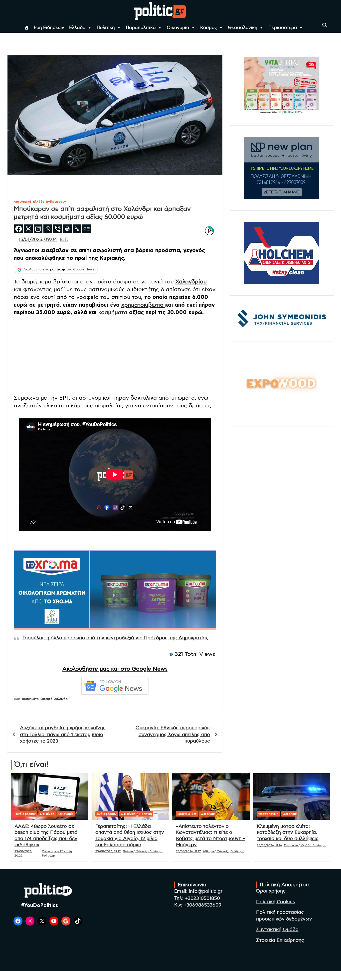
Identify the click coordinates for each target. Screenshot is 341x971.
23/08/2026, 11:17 (188, 851)
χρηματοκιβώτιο (143, 305)
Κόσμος (208, 27)
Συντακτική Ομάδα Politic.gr (305, 845)
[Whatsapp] (47, 228)
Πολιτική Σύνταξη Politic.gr (143, 851)
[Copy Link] (77, 228)
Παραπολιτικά (141, 27)
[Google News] (86, 228)
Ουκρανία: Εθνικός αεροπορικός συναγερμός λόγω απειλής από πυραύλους (173, 735)
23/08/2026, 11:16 (269, 845)
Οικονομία (178, 27)
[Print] (67, 228)
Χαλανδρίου (191, 281)
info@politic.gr (205, 891)
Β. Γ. (64, 239)
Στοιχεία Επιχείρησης (280, 940)
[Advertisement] (115, 355)
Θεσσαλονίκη (242, 27)
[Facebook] (18, 228)
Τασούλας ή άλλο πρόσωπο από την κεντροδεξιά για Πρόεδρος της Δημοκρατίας (115, 638)
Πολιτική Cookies (275, 902)
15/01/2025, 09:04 (38, 239)
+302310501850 (202, 898)
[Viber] (57, 228)
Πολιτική (106, 27)
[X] (28, 228)
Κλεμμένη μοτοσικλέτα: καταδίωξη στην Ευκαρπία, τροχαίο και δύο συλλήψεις (288, 832)
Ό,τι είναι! (47, 813)
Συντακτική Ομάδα (277, 929)
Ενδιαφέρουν (56, 201)
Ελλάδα (77, 27)
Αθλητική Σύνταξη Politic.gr (223, 851)
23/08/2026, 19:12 (108, 851)
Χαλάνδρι (61, 698)
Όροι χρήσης (271, 891)
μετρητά (46, 698)
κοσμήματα (112, 312)
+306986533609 (202, 905)
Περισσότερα (282, 27)
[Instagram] (38, 228)
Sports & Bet (186, 813)
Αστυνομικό (22, 201)
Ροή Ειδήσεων (49, 27)
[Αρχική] (26, 28)
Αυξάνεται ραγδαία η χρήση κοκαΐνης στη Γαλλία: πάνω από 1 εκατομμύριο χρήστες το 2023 (63, 735)
